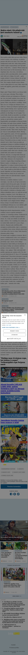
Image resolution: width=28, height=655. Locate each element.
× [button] (24, 315)
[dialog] (14, 327)
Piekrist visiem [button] (14, 331)
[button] (14, 327)
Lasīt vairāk (8, 325)
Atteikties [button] (14, 334)
